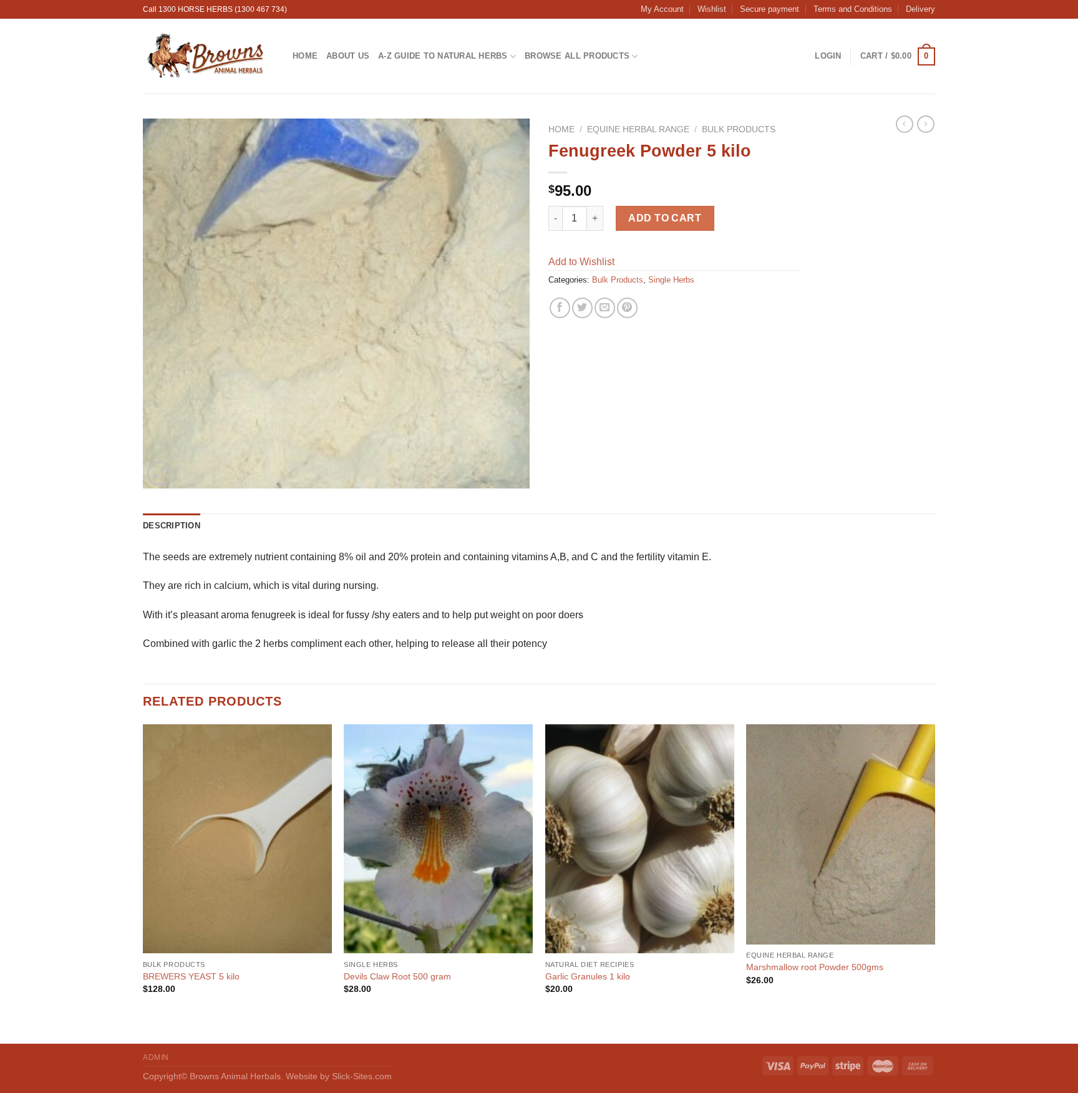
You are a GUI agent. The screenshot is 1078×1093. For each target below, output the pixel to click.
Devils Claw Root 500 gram (397, 976)
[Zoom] (159, 474)
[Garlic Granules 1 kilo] (639, 839)
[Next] (934, 882)
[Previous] (143, 882)
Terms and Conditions (852, 9)
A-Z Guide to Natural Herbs (443, 56)
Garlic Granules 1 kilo (587, 976)
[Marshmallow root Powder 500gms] (840, 834)
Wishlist (711, 9)
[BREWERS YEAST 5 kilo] (237, 839)
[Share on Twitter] (582, 308)
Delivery (920, 9)
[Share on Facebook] (560, 308)
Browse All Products (577, 56)
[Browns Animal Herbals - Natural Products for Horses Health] (208, 56)
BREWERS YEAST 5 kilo (191, 976)
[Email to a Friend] (605, 308)
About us (347, 56)
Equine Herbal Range (638, 129)
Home (305, 56)
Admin (156, 1057)
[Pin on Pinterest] (627, 308)
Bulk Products (738, 129)
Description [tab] (171, 525)
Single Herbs (671, 279)
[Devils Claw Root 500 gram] (438, 839)
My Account (662, 9)
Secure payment (769, 9)
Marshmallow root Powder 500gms (814, 967)
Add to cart (664, 218)
